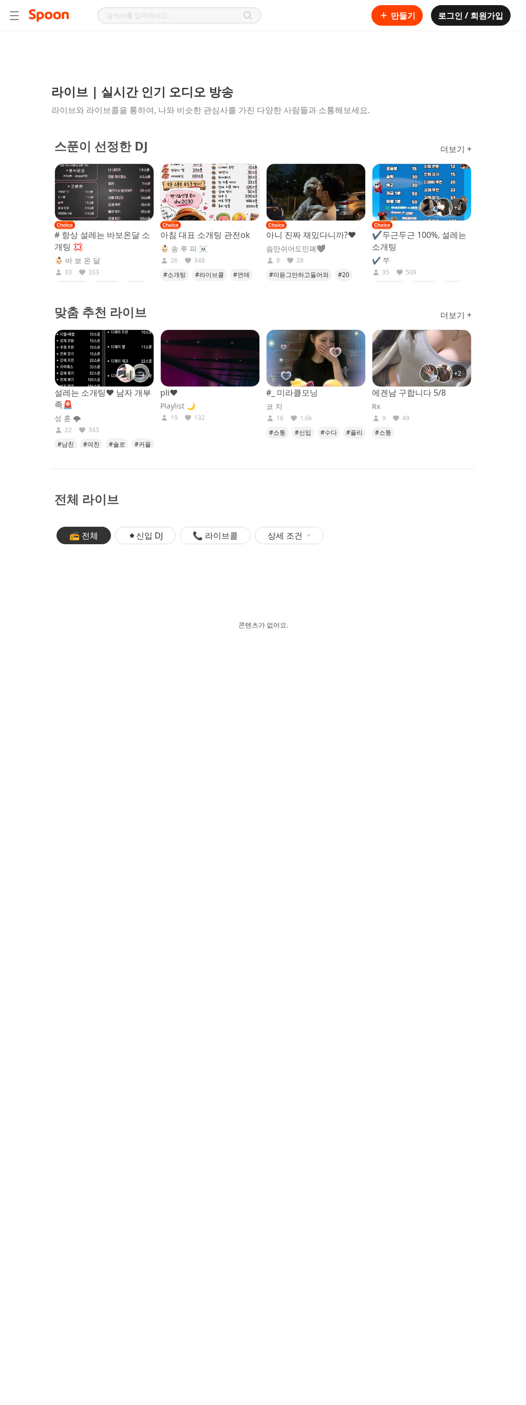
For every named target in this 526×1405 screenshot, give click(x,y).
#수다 (329, 432)
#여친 (91, 444)
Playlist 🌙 (177, 406)
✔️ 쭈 (381, 260)
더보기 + (456, 149)
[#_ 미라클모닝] (316, 358)
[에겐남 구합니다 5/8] (421, 358)
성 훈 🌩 (67, 418)
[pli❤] (210, 358)
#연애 (241, 274)
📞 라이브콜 (215, 535)
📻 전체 (83, 535)
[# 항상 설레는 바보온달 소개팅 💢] (104, 192)
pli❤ (169, 392)
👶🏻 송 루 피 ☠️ (184, 248)
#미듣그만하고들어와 (299, 274)
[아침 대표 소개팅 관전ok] (210, 192)
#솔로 (117, 444)
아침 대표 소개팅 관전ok (205, 235)
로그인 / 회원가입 (470, 15)
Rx (376, 406)
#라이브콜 (209, 274)
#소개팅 (174, 274)
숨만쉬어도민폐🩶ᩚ (295, 248)
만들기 (403, 15)
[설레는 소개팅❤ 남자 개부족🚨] (104, 358)
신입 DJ (149, 535)
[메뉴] (14, 15)
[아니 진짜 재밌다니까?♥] (316, 192)
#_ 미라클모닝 (292, 392)
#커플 (143, 444)
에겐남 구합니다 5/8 (409, 392)
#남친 (66, 444)
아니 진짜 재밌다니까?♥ (311, 235)
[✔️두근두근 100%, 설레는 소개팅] (421, 192)
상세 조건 (285, 535)
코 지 (274, 406)
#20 (343, 274)
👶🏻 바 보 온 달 (77, 260)
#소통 (277, 432)
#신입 (303, 432)
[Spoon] (49, 15)
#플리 (354, 432)
